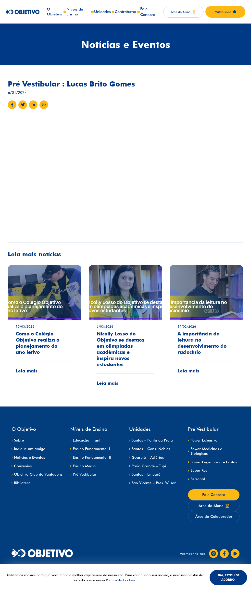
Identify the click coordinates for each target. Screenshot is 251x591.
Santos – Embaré (146, 474)
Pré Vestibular (84, 474)
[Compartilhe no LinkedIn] (33, 104)
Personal (197, 479)
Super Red (199, 470)
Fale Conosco (213, 494)
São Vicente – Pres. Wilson (154, 483)
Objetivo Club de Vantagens (38, 474)
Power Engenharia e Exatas (213, 462)
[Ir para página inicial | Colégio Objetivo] (42, 553)
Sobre (19, 440)
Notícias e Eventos (29, 457)
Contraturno (125, 11)
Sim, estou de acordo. (228, 577)
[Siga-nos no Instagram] (213, 553)
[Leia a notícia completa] (44, 323)
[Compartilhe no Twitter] (22, 104)
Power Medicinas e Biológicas (206, 451)
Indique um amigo (29, 449)
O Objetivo (54, 11)
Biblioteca (22, 483)
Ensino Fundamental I (91, 449)
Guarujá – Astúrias (148, 457)
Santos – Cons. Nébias (151, 449)
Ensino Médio (84, 466)
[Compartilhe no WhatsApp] (43, 104)
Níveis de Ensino (74, 11)
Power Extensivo (203, 440)
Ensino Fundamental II (92, 457)
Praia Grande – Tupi (149, 466)
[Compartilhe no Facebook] (12, 104)
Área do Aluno (211, 506)
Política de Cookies (120, 580)
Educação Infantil (87, 440)
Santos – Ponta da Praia (152, 440)
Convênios (23, 466)
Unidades (102, 11)
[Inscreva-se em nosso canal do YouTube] (235, 553)
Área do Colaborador (213, 516)
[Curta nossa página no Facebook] (224, 553)
